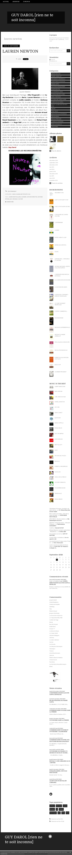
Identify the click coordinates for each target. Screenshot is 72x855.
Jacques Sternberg (54, 613)
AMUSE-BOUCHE (56, 73)
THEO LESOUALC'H (57, 124)
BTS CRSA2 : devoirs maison (57, 519)
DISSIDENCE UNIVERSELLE (58, 79)
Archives (15, 1)
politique (52, 806)
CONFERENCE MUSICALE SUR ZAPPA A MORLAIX (59, 582)
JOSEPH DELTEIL (56, 89)
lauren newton (13, 197)
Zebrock (51, 655)
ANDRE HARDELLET (57, 76)
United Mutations (53, 602)
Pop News (52, 662)
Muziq (51, 622)
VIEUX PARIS (55, 126)
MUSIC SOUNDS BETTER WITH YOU (21, 194)
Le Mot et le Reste (54, 631)
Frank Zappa (53, 813)
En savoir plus (4, 853)
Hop (50, 609)
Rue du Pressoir (53, 624)
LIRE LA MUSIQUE (56, 97)
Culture (61, 809)
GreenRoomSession (54, 653)
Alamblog (51, 606)
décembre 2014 (53, 165)
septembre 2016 (53, 162)
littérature (58, 806)
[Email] (50, 794)
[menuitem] (7, 1)
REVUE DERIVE (55, 116)
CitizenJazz (52, 648)
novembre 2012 (53, 180)
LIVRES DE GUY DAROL (57, 102)
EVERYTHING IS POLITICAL (58, 81)
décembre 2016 (53, 160)
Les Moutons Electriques (55, 646)
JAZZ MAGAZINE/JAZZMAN (58, 86)
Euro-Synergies (58, 542)
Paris (63, 813)
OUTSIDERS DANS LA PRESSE (59, 720)
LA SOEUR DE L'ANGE (57, 91)
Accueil (6, 1)
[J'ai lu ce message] (70, 852)
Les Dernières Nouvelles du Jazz (57, 664)
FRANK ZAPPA (55, 84)
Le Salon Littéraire (54, 640)
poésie (65, 806)
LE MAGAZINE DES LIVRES (58, 94)
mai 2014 (51, 167)
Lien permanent (11, 191)
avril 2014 (51, 169)
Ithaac (51, 666)
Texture (51, 651)
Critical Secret (53, 660)
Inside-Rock (52, 626)
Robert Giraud (53, 611)
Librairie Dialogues (54, 635)
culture (20, 199)
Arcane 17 (52, 629)
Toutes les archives (57, 183)
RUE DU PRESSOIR (56, 119)
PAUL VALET (55, 111)
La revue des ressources (55, 615)
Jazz (59, 813)
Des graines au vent (55, 534)
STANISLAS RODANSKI (57, 121)
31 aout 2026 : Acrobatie (56, 537)
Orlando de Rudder (54, 604)
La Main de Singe (53, 620)
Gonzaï (51, 642)
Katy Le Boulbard (54, 581)
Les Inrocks (52, 644)
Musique (52, 809)
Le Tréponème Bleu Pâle (55, 617)
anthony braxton (32, 197)
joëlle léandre (22, 197)
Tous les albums (56, 151)
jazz (11, 199)
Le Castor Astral (53, 633)
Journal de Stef (59, 528)
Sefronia (51, 637)
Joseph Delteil (53, 600)
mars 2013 (52, 178)
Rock (67, 813)
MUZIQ (53, 108)
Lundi (51, 528)
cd (57, 809)
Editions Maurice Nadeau (56, 657)
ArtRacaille (62, 531)
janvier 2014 (52, 171)
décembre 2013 (53, 173)
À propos (26, 1)
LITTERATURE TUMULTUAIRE (59, 99)
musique (15, 199)
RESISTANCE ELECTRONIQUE (59, 114)
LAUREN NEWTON (20, 51)
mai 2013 (51, 176)
